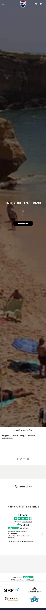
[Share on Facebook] (18, 459)
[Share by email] (27, 459)
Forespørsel (23, 223)
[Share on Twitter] (20, 459)
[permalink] (24, 459)
